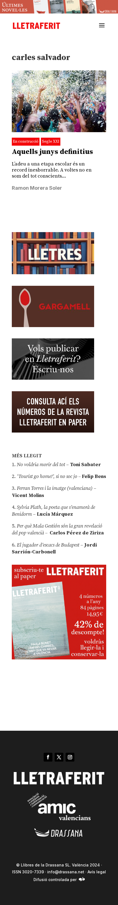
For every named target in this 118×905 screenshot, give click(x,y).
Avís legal (97, 871)
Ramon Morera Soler (37, 188)
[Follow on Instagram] (70, 757)
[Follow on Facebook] (48, 757)
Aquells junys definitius (52, 151)
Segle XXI (50, 141)
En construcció (25, 141)
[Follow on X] (59, 757)
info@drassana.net (65, 871)
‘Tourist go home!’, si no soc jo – (49, 476)
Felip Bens (93, 476)
